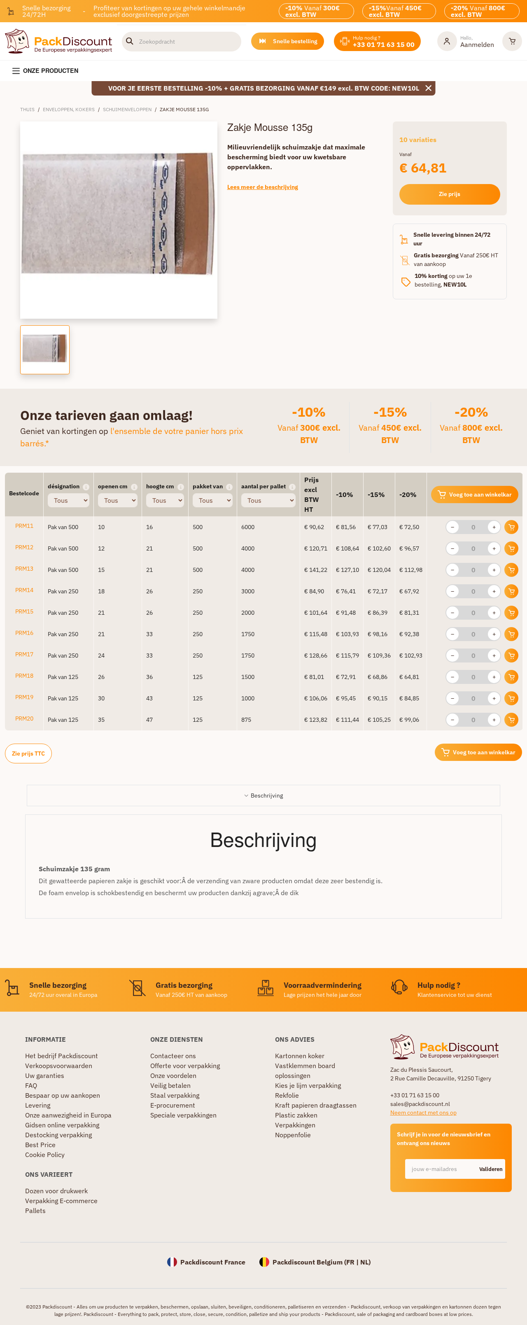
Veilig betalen (170, 1085)
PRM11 (24, 526)
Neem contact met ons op (423, 1112)
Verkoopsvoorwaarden (58, 1065)
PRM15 (24, 611)
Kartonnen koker (299, 1056)
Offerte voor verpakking (185, 1065)
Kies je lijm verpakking (308, 1085)
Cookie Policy (45, 1154)
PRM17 (24, 654)
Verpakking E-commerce (61, 1201)
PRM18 (24, 675)
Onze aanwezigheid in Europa (68, 1115)
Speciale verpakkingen (183, 1115)
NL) (365, 1262)
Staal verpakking (174, 1095)
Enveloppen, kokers (69, 109)
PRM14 (24, 590)
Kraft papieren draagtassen (316, 1105)
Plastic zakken (296, 1115)
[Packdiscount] (58, 40)
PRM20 (24, 718)
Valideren (491, 1169)
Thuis (27, 109)
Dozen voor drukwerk (56, 1191)
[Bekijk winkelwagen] (512, 41)
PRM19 (24, 697)
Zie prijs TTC (28, 753)
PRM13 (24, 568)
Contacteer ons (173, 1056)
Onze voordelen (173, 1075)
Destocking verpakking (58, 1135)
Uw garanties (44, 1075)
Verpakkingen (295, 1125)
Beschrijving (267, 795)
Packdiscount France (212, 1262)
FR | (353, 1262)
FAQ (31, 1085)
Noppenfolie (293, 1135)
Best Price (40, 1145)
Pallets (35, 1210)
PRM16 (24, 633)
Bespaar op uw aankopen (62, 1095)
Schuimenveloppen (127, 109)
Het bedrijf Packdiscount (61, 1056)
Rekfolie (287, 1095)
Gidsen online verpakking (62, 1125)
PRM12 (24, 547)
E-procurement (172, 1105)
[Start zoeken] (130, 41)
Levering (37, 1105)
